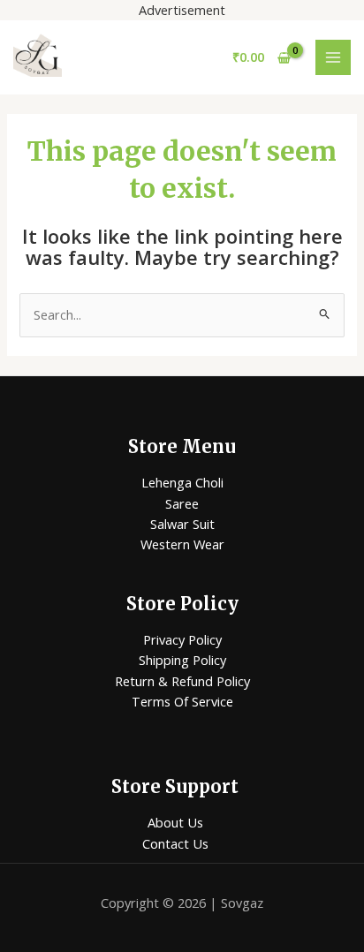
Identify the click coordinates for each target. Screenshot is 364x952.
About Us (175, 822)
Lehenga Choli (182, 482)
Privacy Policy (182, 639)
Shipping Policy (182, 660)
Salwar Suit (182, 524)
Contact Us (175, 843)
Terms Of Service (182, 701)
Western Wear (182, 544)
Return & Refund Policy (182, 681)
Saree (182, 503)
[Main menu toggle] (333, 57)
